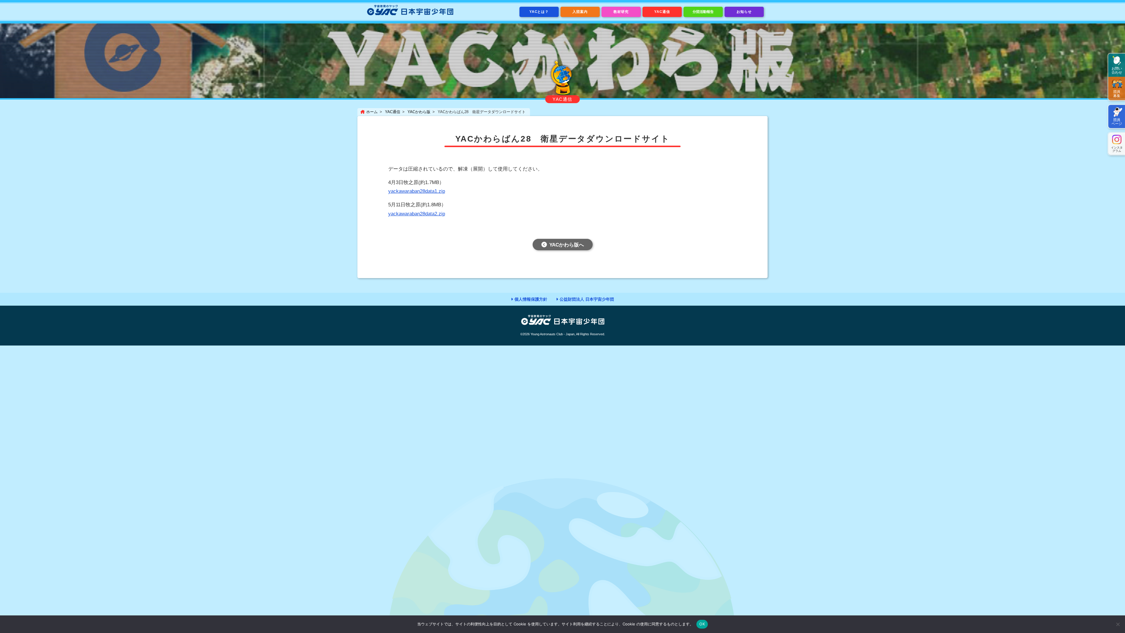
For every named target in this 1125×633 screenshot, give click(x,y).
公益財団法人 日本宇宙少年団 (587, 299)
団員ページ (1117, 122)
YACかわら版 (419, 112)
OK (702, 624)
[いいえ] (1118, 624)
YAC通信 (662, 12)
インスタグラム (1117, 149)
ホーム (372, 112)
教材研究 (621, 12)
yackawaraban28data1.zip (416, 191)
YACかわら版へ (566, 245)
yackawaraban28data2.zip (416, 214)
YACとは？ (539, 12)
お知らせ (744, 12)
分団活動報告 (703, 12)
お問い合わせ (1117, 70)
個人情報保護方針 (530, 299)
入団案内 (580, 12)
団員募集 (1116, 94)
